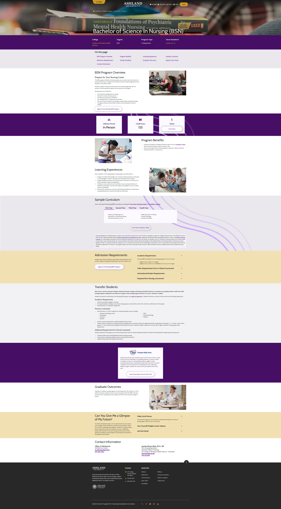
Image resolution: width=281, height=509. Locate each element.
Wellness (159, 472)
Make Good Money (144, 416)
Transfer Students (125, 60)
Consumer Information (163, 475)
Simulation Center (180, 144)
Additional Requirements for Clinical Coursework (112, 330)
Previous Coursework (102, 309)
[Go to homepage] (98, 470)
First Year (109, 208)
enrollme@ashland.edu (102, 450)
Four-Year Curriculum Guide (138, 204)
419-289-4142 (130, 478)
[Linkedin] (158, 504)
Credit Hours (140, 124)
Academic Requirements (146, 256)
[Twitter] (142, 504)
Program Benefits (125, 56)
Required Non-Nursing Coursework (150, 278)
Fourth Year (144, 208)
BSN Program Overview (104, 56)
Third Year (132, 208)
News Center (144, 480)
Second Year (120, 208)
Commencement (145, 477)
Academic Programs (107, 11)
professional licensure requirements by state (129, 237)
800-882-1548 (131, 481)
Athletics (143, 472)
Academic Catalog (154, 204)
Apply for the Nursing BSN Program (108, 109)
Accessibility (144, 483)
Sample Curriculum (172, 56)
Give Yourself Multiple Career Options (151, 426)
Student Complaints (162, 477)
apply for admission (136, 296)
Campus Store (161, 480)
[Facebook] (146, 504)
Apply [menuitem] (183, 4)
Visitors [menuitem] (162, 4)
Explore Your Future (172, 60)
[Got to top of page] (186, 462)
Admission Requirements (105, 60)
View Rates (171, 129)
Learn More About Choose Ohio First (140, 374)
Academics (98, 11)
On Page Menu (270, 506)
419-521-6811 (146, 455)
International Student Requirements (151, 273)
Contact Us (169, 43)
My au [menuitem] (170, 4)
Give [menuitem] (176, 4)
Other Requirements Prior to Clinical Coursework (155, 268)
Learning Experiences (150, 56)
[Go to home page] (133, 4)
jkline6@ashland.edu (148, 453)
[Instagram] (154, 504)
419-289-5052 (99, 452)
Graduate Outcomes (149, 60)
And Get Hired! (143, 431)
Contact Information (103, 64)
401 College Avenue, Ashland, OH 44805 (131, 473)
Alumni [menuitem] (154, 4)
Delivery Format (109, 124)
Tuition (171, 124)
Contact (128, 468)
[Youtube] (150, 504)
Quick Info (145, 468)
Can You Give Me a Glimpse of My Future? (112, 417)
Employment (144, 475)
